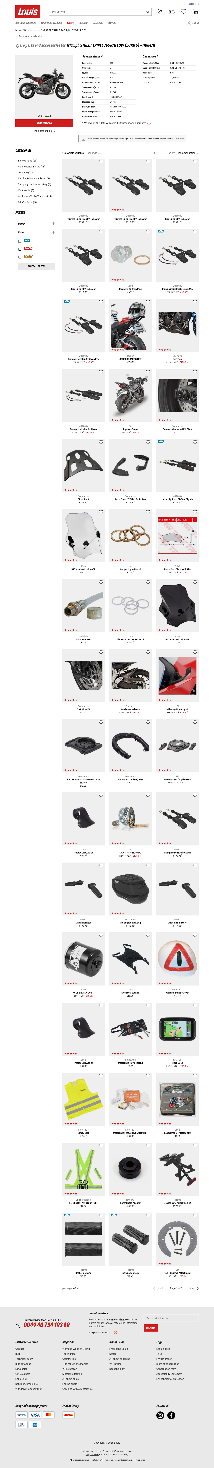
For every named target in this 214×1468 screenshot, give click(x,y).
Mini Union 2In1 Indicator (177, 219)
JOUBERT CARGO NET (130, 359)
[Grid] (154, 152)
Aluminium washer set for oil (130, 639)
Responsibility (117, 1368)
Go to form (179, 139)
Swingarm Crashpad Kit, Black (177, 429)
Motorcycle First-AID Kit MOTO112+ (130, 1133)
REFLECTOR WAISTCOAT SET (83, 1203)
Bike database (23, 1363)
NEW (27, 240)
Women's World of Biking (76, 1348)
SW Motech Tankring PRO (130, 779)
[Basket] (195, 11)
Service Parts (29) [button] (27, 160)
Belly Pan (177, 359)
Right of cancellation (167, 1363)
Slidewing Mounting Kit (177, 709)
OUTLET (28, 256)
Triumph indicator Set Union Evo (83, 359)
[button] (194, 4)
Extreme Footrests (130, 1273)
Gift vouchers (22, 1373)
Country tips (69, 1358)
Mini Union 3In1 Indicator (83, 289)
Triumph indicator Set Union (83, 429)
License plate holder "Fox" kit (177, 1203)
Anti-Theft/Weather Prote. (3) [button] (34, 178)
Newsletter (21, 1368)
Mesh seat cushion (130, 992)
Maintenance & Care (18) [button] (31, 166)
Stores (112, 1353)
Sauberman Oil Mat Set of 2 (177, 1133)
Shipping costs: (92, 1455)
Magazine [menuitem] (97, 23)
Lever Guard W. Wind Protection (130, 499)
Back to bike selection (30, 36)
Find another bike (42, 130)
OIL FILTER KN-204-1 (83, 992)
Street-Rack (83, 499)
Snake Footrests (83, 1273)
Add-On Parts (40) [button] (28, 202)
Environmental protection (170, 1378)
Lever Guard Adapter (130, 1203)
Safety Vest (83, 1133)
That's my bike (44, 123)
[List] (160, 153)
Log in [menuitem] (195, 23)
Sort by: (171, 152)
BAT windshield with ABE (83, 569)
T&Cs (159, 1353)
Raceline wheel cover (130, 709)
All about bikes (70, 1378)
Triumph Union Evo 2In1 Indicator (83, 219)
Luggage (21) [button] (25, 172)
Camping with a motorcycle (77, 1388)
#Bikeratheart (69, 1368)
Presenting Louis (118, 1348)
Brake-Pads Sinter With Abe (177, 569)
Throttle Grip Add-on (83, 852)
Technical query (24, 1358)
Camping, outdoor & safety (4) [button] (34, 184)
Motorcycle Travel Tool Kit (130, 1063)
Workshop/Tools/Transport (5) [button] (35, 196)
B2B (17, 1353)
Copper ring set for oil (130, 569)
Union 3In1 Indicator (177, 922)
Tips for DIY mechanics (75, 1363)
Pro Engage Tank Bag (130, 922)
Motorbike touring (72, 1373)
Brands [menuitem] (83, 23)
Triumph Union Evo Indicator (177, 852)
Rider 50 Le (177, 1063)
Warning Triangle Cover (177, 992)
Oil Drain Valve (83, 639)
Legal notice (163, 1348)
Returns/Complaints (26, 1383)
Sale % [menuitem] (70, 23)
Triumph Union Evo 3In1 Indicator (130, 219)
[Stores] (160, 11)
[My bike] (172, 11)
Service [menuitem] (112, 23)
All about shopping (119, 1358)
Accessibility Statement (169, 1373)
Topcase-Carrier (130, 429)
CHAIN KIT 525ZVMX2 (130, 852)
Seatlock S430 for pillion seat (177, 779)
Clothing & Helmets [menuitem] (25, 23)
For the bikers (69, 1383)
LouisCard (21, 1378)
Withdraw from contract (28, 1388)
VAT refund (115, 1363)
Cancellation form (166, 1368)
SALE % (28, 248)
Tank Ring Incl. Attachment (177, 1273)
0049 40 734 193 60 (46, 1325)
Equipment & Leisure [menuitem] (51, 23)
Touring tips (69, 1353)
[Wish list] (183, 11)
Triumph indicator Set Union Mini (177, 289)
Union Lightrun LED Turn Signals (177, 499)
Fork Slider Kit (83, 709)
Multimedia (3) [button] (26, 190)
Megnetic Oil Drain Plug (130, 289)
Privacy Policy (164, 1358)
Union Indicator (83, 922)
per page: (92, 152)
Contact (19, 1348)
